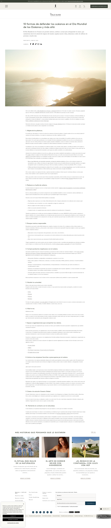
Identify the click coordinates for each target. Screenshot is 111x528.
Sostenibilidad (19, 500)
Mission (31, 499)
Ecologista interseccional (33, 352)
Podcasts (30, 296)
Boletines (30, 298)
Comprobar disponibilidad (99, 6)
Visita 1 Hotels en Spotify (51, 512)
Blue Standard (69, 178)
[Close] (23, 504)
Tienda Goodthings (34, 497)
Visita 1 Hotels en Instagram (33, 512)
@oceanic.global (44, 302)
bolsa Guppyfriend (68, 167)
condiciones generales (65, 506)
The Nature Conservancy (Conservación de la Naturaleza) (41, 350)
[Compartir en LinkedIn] (41, 44)
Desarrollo (45, 498)
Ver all (93, 432)
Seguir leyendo (25, 478)
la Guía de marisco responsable (63, 244)
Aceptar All (13, 516)
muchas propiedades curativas (63, 413)
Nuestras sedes (19, 495)
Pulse (30, 494)
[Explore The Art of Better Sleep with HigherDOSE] (55, 447)
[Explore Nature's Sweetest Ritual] (25, 447)
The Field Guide (33, 492)
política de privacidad (74, 506)
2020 (37, 155)
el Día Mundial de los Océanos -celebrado (46, 111)
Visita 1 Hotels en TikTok (37, 512)
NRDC (29, 347)
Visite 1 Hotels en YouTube (44, 512)
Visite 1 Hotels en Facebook (40, 512)
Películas (30, 294)
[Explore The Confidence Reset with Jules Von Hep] (85, 447)
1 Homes (45, 495)
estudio (29, 155)
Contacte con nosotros (49, 500)
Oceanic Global (57, 124)
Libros (29, 292)
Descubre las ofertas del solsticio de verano (75, 1)
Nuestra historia (19, 498)
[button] (1, 1)
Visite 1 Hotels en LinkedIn (48, 512)
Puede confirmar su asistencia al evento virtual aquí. (37, 120)
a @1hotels (36, 302)
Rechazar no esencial (13, 519)
